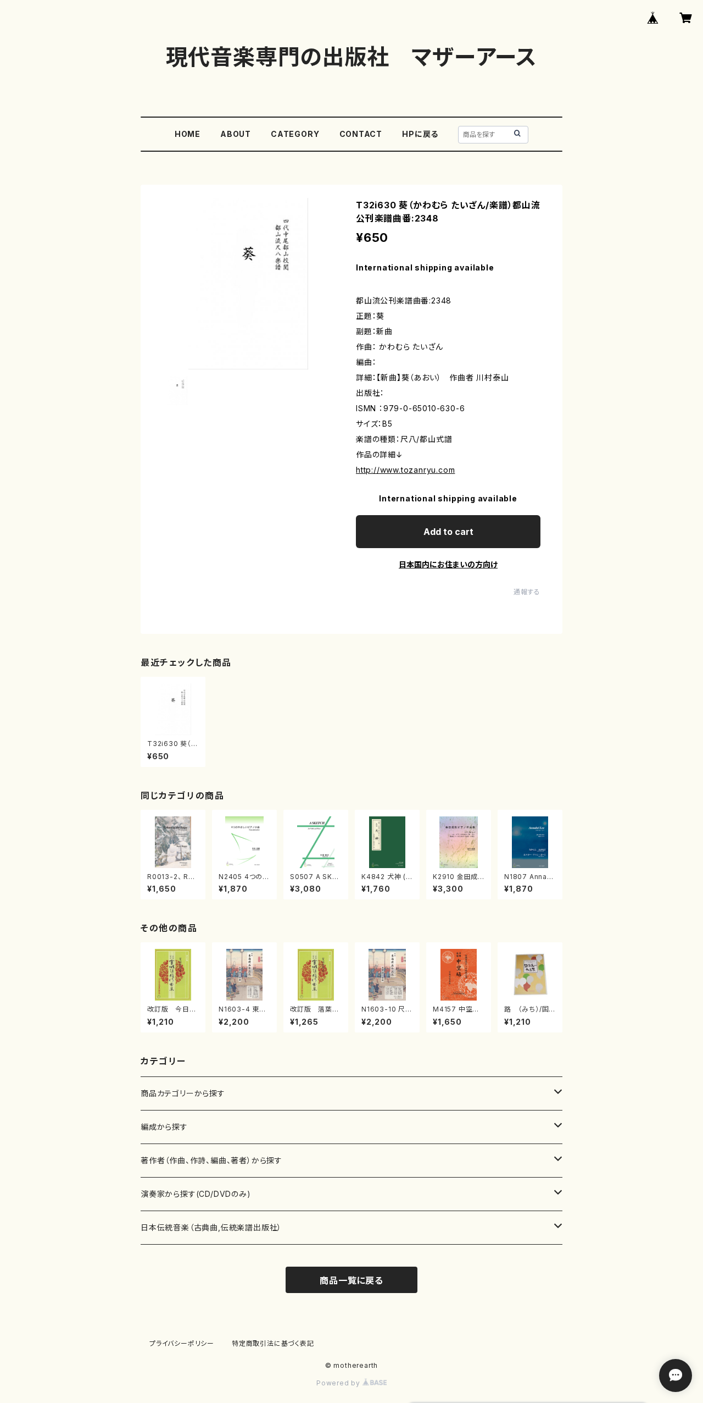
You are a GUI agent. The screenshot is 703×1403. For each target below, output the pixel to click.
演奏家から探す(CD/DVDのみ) (196, 1193)
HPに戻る (420, 134)
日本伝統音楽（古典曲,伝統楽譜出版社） (211, 1227)
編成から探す (164, 1126)
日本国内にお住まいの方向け (448, 564)
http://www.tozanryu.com (405, 469)
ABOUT (235, 134)
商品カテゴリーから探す (183, 1093)
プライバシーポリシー (181, 1343)
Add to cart (448, 531)
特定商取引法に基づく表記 (273, 1343)
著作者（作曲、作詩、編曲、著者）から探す (211, 1160)
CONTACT (361, 134)
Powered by (339, 1383)
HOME (187, 134)
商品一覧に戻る (351, 1280)
